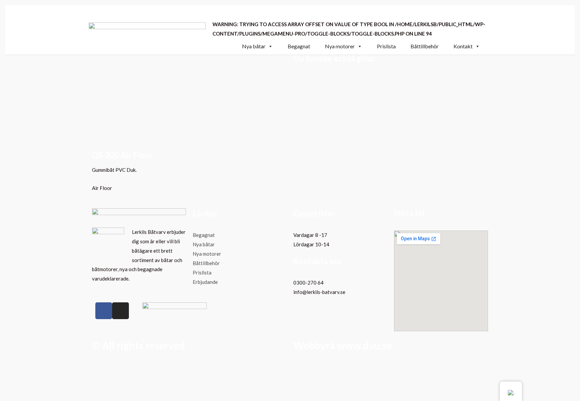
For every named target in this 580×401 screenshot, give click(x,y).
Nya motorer (340, 46)
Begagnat (299, 46)
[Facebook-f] (103, 310)
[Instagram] (120, 310)
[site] (147, 29)
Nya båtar (253, 46)
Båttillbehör (424, 46)
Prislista (386, 46)
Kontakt (463, 46)
